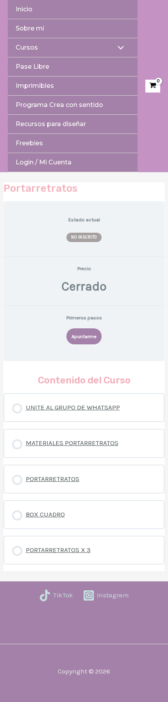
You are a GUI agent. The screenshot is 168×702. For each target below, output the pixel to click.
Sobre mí (30, 28)
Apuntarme (84, 336)
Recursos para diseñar (51, 124)
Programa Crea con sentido (59, 105)
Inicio (24, 9)
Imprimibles (35, 85)
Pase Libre (32, 66)
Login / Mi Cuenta (43, 162)
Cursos (27, 47)
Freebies (29, 143)
